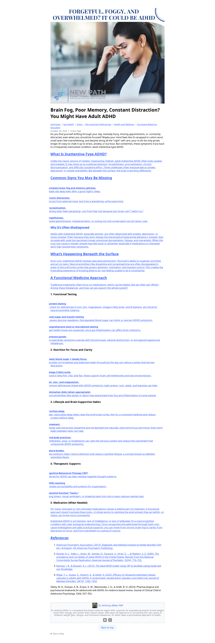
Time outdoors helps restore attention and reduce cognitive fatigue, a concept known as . (102, 455)
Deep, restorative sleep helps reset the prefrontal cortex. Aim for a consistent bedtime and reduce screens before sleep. (103, 416)
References (59, 537)
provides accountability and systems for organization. (78, 486)
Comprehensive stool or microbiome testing (74, 326)
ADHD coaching (57, 483)
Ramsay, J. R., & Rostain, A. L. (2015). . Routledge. (108, 567)
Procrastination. (58, 207)
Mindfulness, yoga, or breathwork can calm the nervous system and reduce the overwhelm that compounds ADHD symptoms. (101, 442)
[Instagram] (110, 620)
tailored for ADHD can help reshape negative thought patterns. (83, 476)
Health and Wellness (124, 124)
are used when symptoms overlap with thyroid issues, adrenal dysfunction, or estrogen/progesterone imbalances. (105, 341)
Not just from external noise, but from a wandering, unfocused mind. (87, 201)
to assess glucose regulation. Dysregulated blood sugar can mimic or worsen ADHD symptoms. (101, 320)
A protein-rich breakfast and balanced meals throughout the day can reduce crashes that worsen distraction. (102, 364)
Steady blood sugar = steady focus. (68, 359)
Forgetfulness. (57, 217)
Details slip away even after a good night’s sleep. (75, 191)
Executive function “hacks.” (64, 493)
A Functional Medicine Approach (78, 277)
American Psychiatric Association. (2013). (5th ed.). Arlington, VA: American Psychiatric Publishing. (108, 546)
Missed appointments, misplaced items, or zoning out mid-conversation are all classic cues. (99, 221)
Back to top (107, 627)
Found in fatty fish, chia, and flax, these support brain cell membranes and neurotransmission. (100, 375)
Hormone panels (58, 336)
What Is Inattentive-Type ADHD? (78, 153)
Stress (80, 124)
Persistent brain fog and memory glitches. (73, 188)
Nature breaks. (57, 450)
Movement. (55, 424)
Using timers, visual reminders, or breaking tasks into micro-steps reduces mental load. (97, 496)
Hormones (55, 124)
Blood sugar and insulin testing (67, 316)
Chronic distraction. (60, 198)
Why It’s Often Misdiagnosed (69, 227)
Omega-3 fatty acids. (60, 372)
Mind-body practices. (60, 437)
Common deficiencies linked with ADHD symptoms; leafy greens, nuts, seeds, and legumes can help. (104, 385)
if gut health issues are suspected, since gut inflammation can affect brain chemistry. (95, 330)
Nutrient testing (58, 303)
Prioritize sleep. (57, 411)
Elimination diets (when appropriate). (70, 392)
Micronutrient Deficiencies (98, 124)
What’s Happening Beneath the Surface (84, 253)
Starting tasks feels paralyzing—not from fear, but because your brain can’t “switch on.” (97, 211)
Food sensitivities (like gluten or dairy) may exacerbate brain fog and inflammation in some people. (103, 395)
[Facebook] (105, 620)
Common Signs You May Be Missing (81, 177)
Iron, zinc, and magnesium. (64, 382)
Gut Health (68, 124)
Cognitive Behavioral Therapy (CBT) (69, 473)
